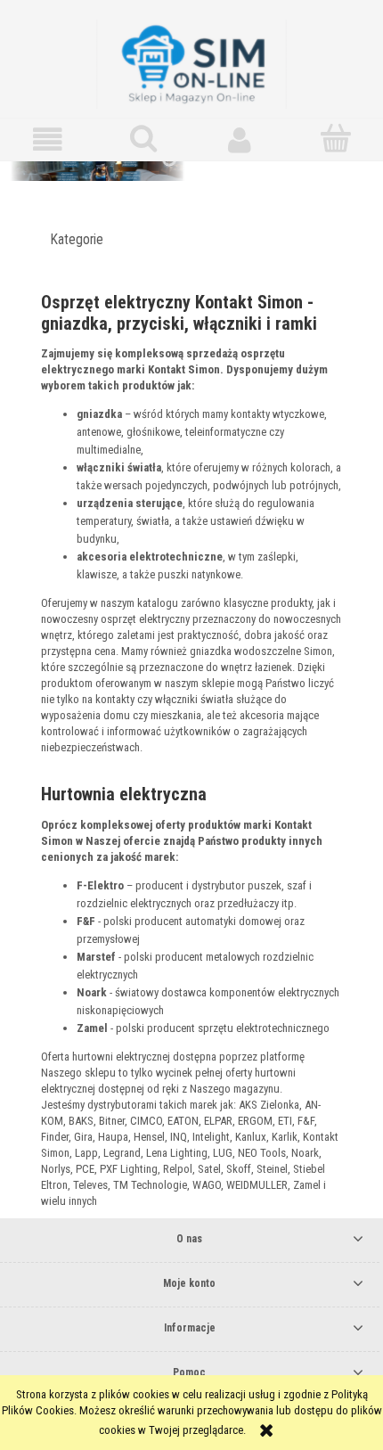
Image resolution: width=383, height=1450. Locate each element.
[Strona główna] (191, 62)
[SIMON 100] (191, 180)
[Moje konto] (240, 139)
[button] (48, 139)
